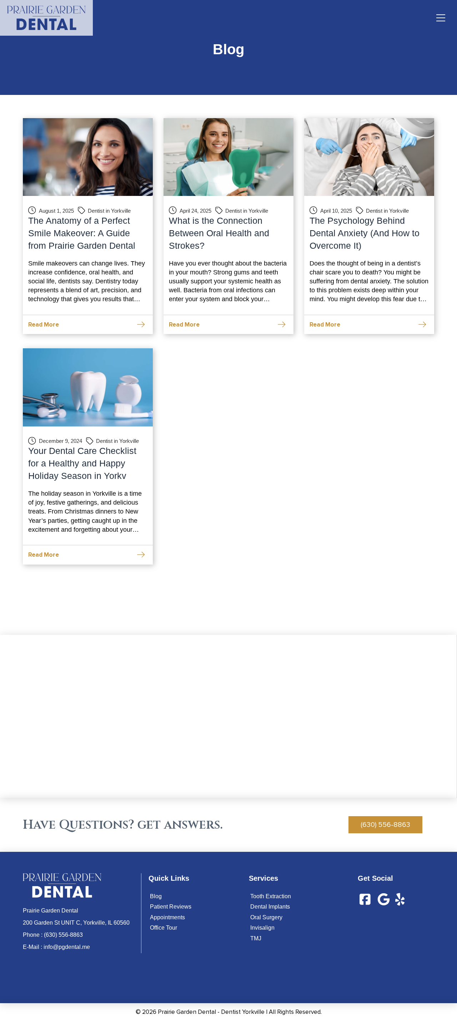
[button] (441, 18)
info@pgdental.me (67, 947)
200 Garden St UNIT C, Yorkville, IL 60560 (76, 923)
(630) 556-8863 (63, 935)
